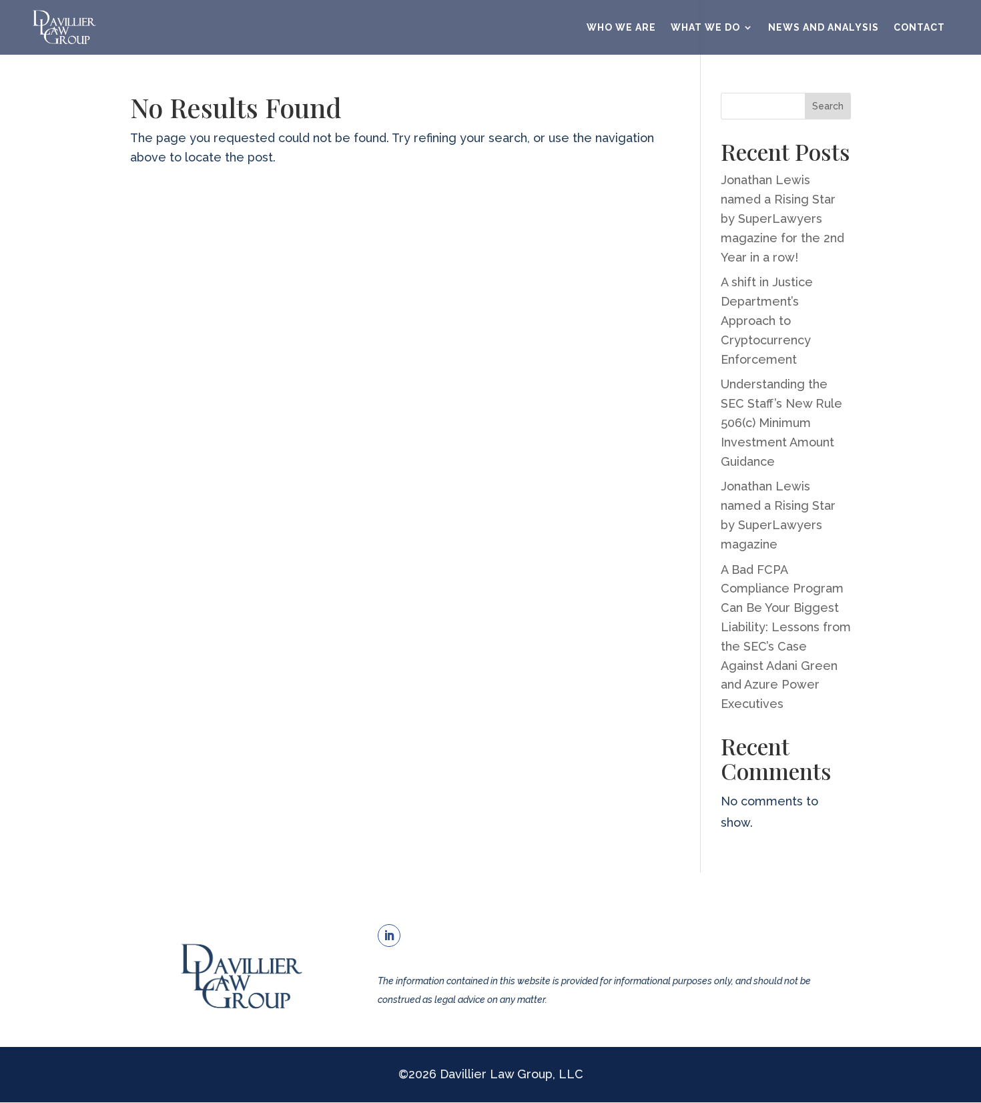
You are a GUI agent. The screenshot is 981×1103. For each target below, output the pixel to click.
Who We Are (621, 27)
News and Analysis (823, 27)
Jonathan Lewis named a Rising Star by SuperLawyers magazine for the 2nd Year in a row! (782, 218)
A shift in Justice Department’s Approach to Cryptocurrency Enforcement (767, 320)
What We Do (705, 27)
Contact (919, 27)
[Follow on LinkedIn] (389, 935)
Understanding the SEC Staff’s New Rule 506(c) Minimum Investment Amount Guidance (781, 422)
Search (828, 106)
